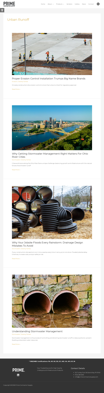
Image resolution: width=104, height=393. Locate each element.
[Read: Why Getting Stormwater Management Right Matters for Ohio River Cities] (52, 127)
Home (43, 4)
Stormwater (16, 160)
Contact (91, 4)
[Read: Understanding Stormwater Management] (52, 301)
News (84, 4)
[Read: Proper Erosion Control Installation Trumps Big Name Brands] (52, 54)
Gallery (77, 4)
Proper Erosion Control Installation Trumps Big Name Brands (48, 78)
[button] (2, 10)
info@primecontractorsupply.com (86, 377)
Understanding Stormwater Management (37, 331)
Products (59, 4)
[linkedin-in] (98, 4)
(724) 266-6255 (79, 375)
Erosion (14, 81)
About (50, 4)
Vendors (69, 4)
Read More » (16, 89)
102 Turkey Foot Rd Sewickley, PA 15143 (87, 372)
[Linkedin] (18, 375)
